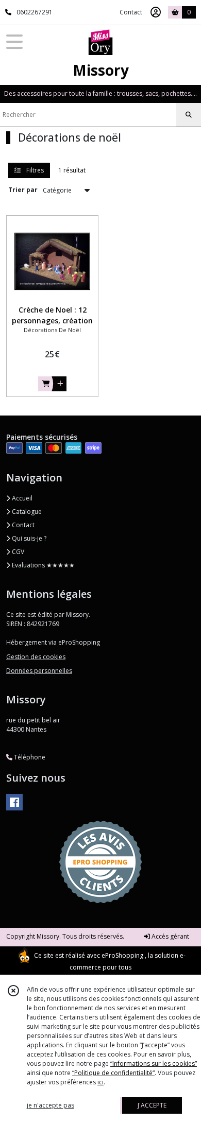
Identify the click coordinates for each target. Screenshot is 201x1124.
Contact (131, 12)
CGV (17, 551)
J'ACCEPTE (152, 1105)
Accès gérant (169, 936)
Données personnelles (39, 670)
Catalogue (26, 511)
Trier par (23, 189)
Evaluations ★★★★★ (42, 565)
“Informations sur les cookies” (153, 1063)
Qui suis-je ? (28, 538)
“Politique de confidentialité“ (113, 1072)
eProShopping (122, 955)
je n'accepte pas (50, 1105)
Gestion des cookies (35, 656)
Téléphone (28, 757)
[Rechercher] (188, 115)
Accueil (21, 498)
